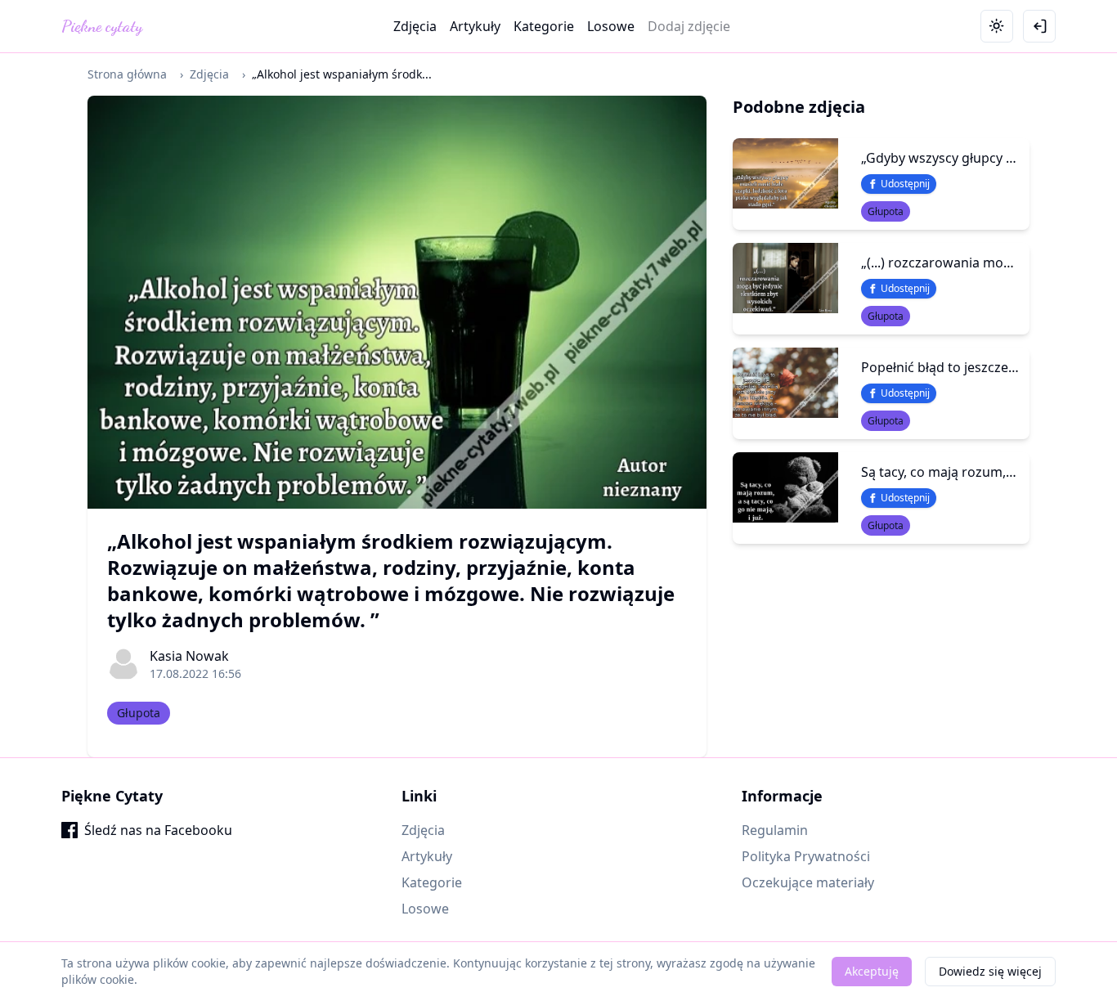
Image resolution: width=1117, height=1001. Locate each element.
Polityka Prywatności (806, 856)
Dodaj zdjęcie (689, 26)
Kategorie (544, 26)
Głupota (138, 712)
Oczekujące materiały (808, 882)
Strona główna (127, 74)
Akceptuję (872, 971)
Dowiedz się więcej (990, 971)
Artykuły (475, 26)
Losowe (611, 26)
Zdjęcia (415, 26)
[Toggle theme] (996, 26)
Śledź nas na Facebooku (158, 830)
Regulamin (775, 830)
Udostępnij (905, 184)
